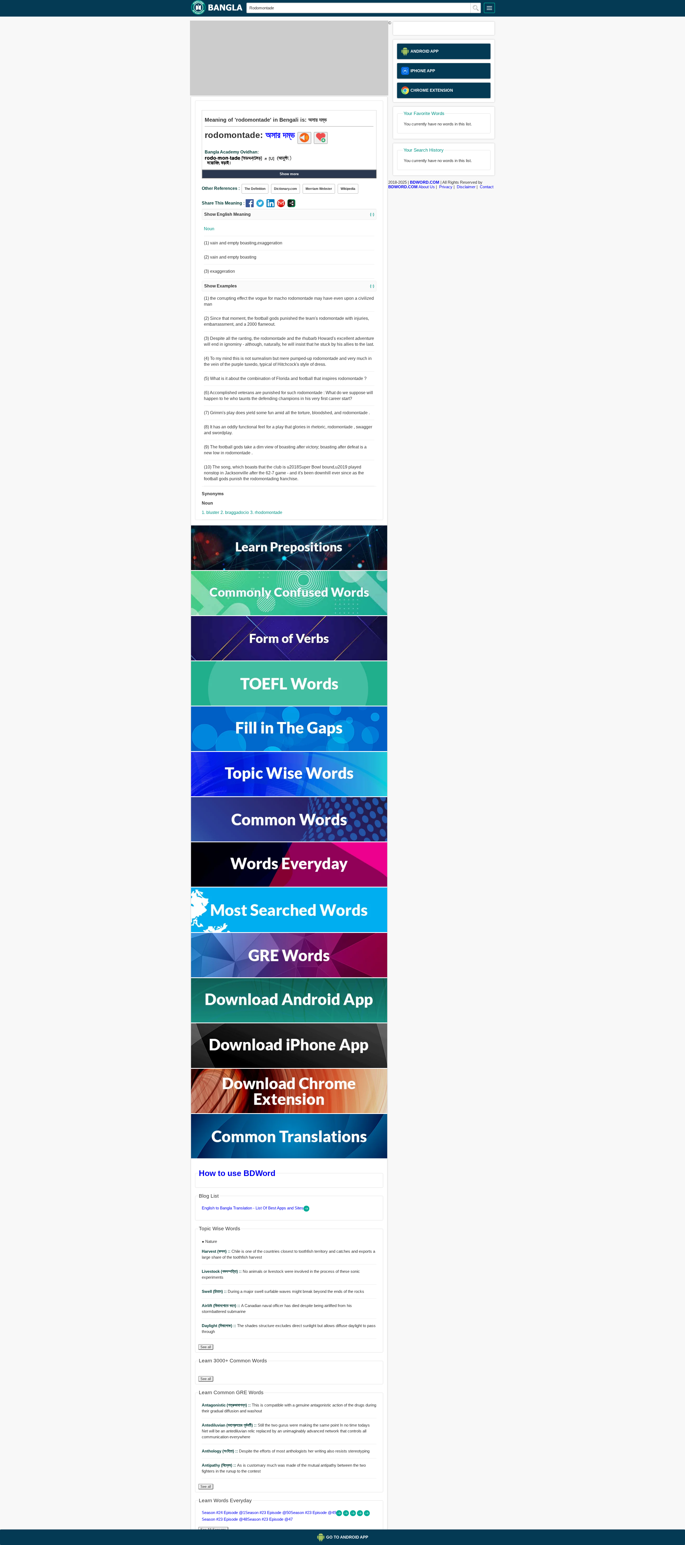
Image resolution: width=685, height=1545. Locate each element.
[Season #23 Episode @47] (367, 1514)
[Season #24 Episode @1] (339, 1514)
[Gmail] (282, 205)
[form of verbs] (289, 659)
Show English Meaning (289, 214)
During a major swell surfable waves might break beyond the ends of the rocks (283, 1291)
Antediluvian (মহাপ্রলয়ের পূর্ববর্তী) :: (230, 1425)
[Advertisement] (287, 58)
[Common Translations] (289, 1157)
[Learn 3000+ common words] (289, 840)
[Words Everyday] (289, 885)
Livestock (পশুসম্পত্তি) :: (222, 1271)
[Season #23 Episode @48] (360, 1514)
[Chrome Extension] (289, 1111)
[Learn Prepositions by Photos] (289, 568)
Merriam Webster (319, 189)
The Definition (255, 189)
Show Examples (289, 286)
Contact (486, 187)
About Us (426, 187)
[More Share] (291, 205)
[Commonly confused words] (289, 614)
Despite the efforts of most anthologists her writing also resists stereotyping (286, 1451)
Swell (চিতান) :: (215, 1291)
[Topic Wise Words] (289, 795)
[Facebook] (251, 205)
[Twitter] (261, 205)
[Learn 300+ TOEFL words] (289, 704)
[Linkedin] (272, 205)
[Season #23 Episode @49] (353, 1514)
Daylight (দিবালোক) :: (219, 1325)
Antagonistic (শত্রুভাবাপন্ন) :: (227, 1405)
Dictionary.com (285, 189)
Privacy (445, 187)
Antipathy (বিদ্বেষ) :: (219, 1465)
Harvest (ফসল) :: (216, 1251)
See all (205, 1347)
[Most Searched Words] (289, 930)
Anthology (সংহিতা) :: (220, 1451)
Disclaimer (466, 187)
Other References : (221, 188)
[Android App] (289, 1021)
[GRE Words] (289, 976)
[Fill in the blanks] (289, 749)
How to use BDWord (237, 1173)
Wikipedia (348, 189)
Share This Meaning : (223, 203)
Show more (289, 174)
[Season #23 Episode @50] (346, 1514)
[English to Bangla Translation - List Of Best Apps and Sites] (306, 1210)
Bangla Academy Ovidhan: (232, 152)
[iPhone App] (289, 1066)
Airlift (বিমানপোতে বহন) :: (221, 1305)
